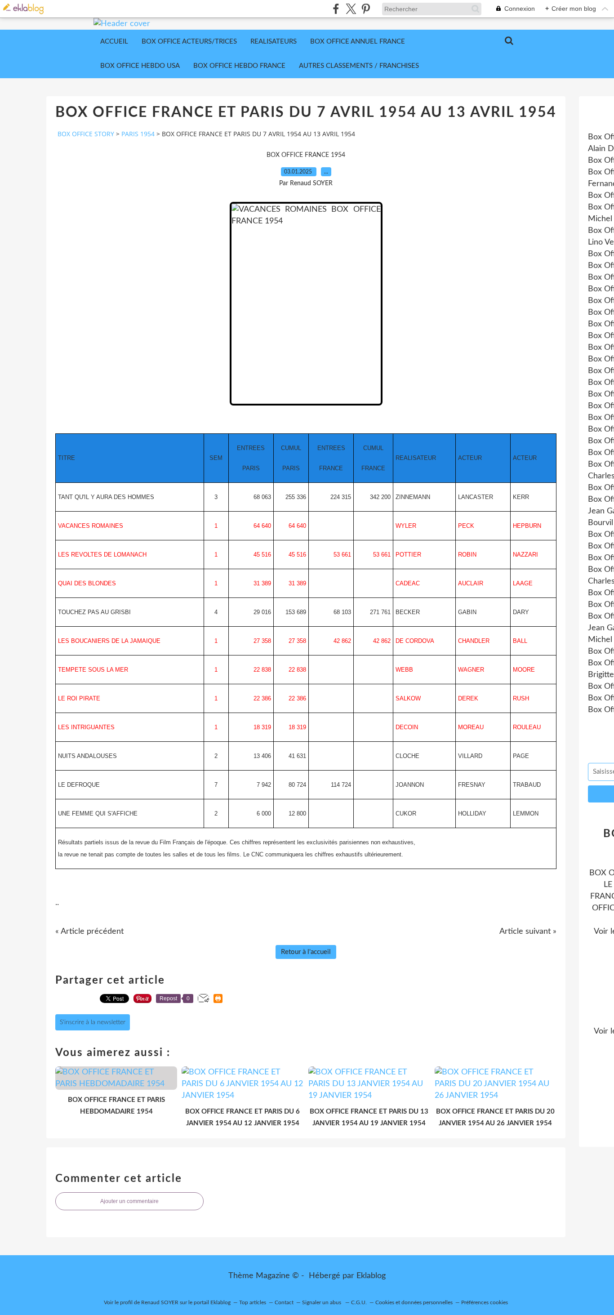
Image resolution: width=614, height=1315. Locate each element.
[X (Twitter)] (350, 9)
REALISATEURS (273, 41)
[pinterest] (365, 9)
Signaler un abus (322, 1302)
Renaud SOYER (159, 1302)
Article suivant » (527, 931)
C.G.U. (359, 1302)
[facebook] (336, 9)
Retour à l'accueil (306, 952)
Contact (284, 1302)
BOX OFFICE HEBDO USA (140, 65)
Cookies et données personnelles (414, 1302)
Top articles (252, 1302)
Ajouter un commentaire (129, 1201)
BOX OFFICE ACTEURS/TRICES (189, 41)
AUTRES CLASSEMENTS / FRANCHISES (359, 65)
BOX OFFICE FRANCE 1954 (306, 155)
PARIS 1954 (138, 133)
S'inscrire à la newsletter (92, 1022)
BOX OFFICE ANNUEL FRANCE (357, 41)
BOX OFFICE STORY (86, 133)
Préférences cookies (484, 1302)
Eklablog (371, 1276)
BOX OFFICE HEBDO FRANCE (239, 65)
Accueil (114, 41)
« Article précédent (89, 931)
